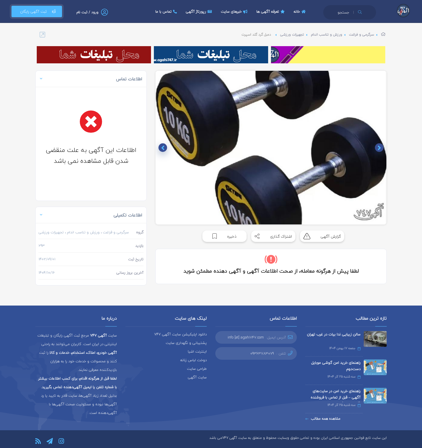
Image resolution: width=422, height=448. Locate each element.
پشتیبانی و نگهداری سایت (186, 343)
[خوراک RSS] (38, 441)
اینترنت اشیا (197, 351)
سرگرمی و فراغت (361, 35)
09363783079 (262, 353)
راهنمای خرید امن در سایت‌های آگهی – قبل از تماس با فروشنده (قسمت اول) (336, 397)
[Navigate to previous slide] (379, 147)
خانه (297, 11)
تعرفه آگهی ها (267, 11)
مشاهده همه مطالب (325, 419)
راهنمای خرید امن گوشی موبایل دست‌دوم (336, 365)
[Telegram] (50, 441)
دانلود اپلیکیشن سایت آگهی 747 (180, 334)
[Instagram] (61, 441)
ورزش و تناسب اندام (326, 35)
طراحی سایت (197, 368)
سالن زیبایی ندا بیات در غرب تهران (334, 334)
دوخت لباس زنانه (193, 360)
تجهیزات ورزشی (292, 35)
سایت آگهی (197, 377)
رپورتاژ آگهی (196, 11)
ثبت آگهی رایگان (33, 11)
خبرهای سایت (231, 11)
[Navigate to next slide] (162, 147)
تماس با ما (163, 11)
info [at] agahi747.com (246, 337)
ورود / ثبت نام (87, 12)
